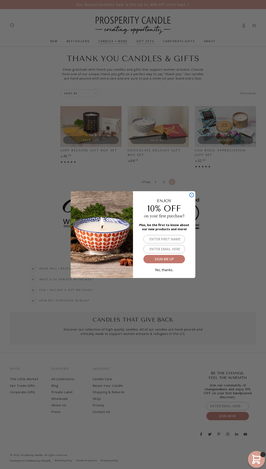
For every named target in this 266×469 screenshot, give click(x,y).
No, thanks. (164, 269)
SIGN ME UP (164, 259)
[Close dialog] (192, 195)
